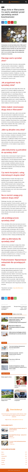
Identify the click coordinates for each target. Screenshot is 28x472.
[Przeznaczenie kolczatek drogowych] (21, 393)
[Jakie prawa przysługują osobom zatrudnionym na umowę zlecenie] (4, 333)
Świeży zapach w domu (6, 377)
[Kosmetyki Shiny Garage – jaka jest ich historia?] (4, 436)
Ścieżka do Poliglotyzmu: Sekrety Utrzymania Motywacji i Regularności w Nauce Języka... (18, 367)
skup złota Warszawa (18, 288)
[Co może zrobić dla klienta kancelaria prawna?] (4, 443)
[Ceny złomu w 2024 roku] (4, 361)
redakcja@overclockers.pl (17, 419)
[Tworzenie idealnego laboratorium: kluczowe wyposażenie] (4, 348)
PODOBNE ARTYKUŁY (6, 314)
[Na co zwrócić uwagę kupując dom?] (7, 393)
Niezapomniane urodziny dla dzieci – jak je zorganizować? (20, 308)
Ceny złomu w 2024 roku (14, 359)
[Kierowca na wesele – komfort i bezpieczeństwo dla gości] (4, 354)
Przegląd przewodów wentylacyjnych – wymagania (6, 308)
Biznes (9, 5)
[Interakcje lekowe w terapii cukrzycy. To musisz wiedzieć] (4, 430)
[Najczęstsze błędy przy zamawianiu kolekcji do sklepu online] (4, 327)
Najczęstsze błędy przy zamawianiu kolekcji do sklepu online (17, 327)
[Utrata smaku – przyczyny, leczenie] (21, 380)
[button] (26, 2)
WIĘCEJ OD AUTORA (17, 314)
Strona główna (4, 5)
